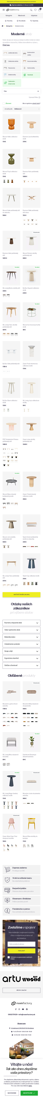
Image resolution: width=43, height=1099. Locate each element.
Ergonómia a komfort (11, 658)
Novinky (9, 21)
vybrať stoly (36, 103)
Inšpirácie (34, 15)
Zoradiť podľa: (9, 109)
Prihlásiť (21, 950)
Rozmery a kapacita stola (13, 623)
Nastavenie (12, 1093)
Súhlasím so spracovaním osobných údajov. (21, 958)
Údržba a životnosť (10, 665)
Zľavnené (8, 103)
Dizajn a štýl (8, 651)
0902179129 (12, 1015)
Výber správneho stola (12, 630)
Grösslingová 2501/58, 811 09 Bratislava (22, 1028)
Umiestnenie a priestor (12, 644)
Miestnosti (21, 15)
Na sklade (22, 21)
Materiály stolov (9, 637)
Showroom (21, 1024)
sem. (30, 1086)
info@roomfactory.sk (27, 1015)
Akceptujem (27, 1093)
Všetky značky (21, 990)
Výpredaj (35, 21)
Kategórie (9, 15)
